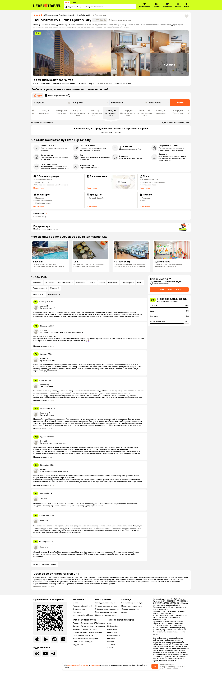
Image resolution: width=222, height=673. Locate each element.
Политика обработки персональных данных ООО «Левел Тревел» (169, 668)
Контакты (77, 612)
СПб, (96, 623)
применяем (95, 665)
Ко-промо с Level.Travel (83, 615)
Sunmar (110, 642)
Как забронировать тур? (132, 603)
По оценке (52, 294)
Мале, (86, 639)
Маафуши (93, 639)
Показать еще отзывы (44, 564)
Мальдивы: (78, 639)
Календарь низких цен (105, 603)
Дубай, (81, 635)
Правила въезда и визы (131, 606)
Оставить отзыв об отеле (169, 289)
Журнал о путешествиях (105, 615)
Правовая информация (163, 665)
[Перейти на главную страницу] (47, 5)
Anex (109, 623)
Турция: (76, 626)
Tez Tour (111, 645)
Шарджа (89, 635)
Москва (102, 623)
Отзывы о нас (79, 609)
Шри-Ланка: (78, 642)
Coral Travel (112, 629)
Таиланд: (77, 629)
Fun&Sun (111, 638)
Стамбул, (85, 626)
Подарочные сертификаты (107, 606)
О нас (75, 603)
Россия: (76, 623)
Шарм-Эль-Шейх (96, 632)
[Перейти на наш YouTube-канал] (45, 653)
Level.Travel (112, 632)
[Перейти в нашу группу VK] (37, 653)
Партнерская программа (106, 612)
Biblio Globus (112, 626)
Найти (180, 102)
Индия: (76, 645)
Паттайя (92, 629)
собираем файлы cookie (77, 665)
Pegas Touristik (114, 635)
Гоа (81, 645)
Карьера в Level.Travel (82, 606)
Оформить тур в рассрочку (107, 609)
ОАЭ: (75, 635)
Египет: (76, 632)
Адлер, (89, 623)
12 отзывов (39, 277)
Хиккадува (89, 642)
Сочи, (83, 623)
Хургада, (84, 632)
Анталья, (94, 626)
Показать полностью (42, 346)
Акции (124, 612)
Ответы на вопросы (130, 609)
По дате (37, 294)
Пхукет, (85, 629)
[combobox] (159, 102)
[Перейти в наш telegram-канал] (53, 653)
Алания (101, 626)
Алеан (110, 648)
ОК (155, 666)
